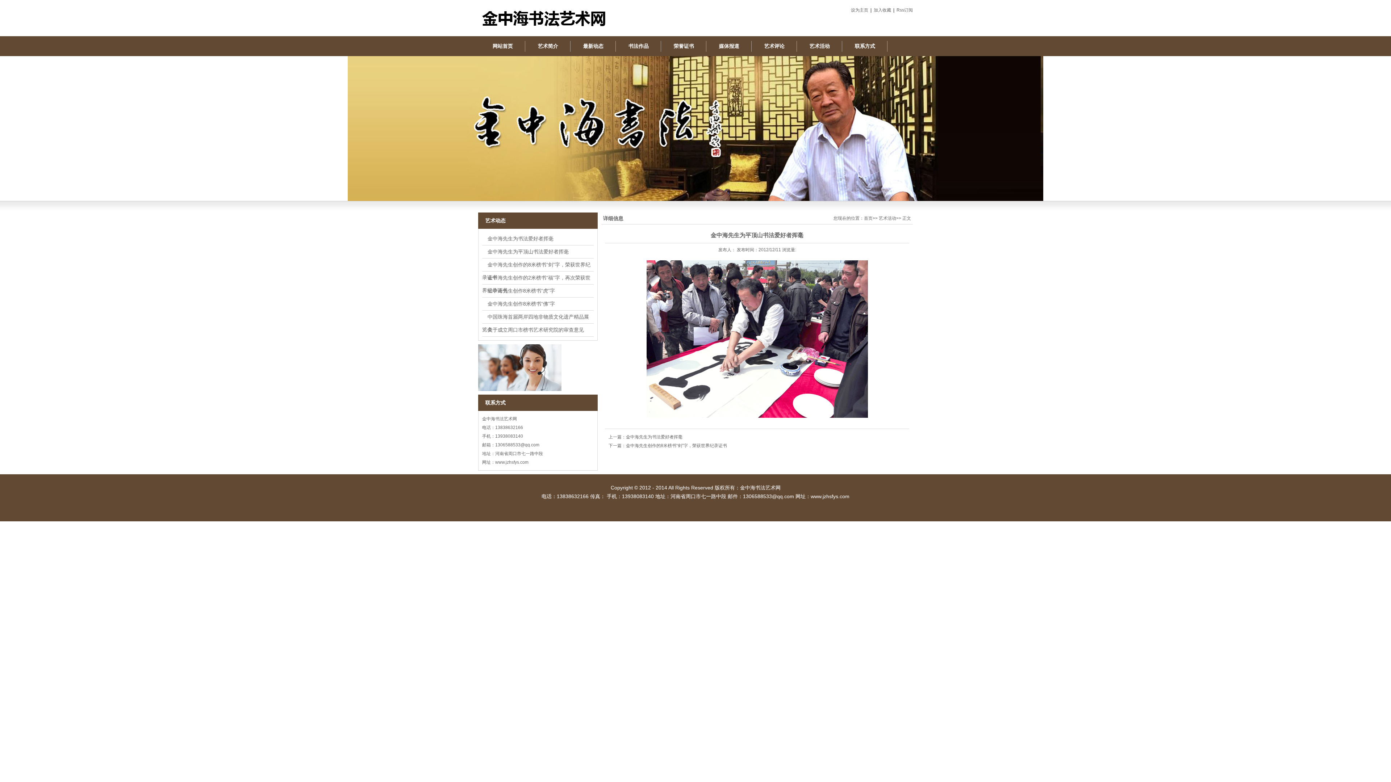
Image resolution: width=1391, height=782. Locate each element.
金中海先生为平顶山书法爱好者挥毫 (528, 252)
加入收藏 (882, 10)
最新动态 (593, 46)
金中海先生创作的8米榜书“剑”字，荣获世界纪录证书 (676, 445)
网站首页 (503, 46)
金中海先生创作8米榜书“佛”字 (521, 304)
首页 (868, 218)
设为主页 (859, 10)
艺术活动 (820, 46)
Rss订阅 (905, 10)
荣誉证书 (684, 46)
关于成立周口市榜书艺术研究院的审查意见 (536, 330)
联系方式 (865, 46)
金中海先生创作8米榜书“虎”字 (521, 291)
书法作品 (638, 46)
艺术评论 (774, 46)
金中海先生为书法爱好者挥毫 (521, 238)
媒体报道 (729, 46)
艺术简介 (548, 46)
